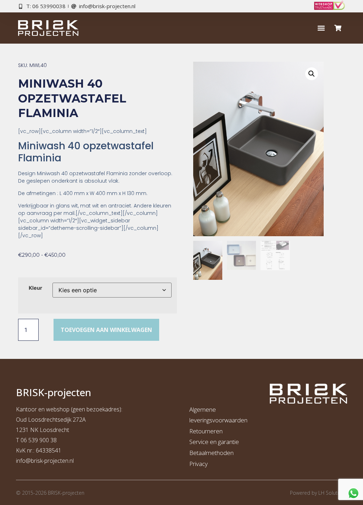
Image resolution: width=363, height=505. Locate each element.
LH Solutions (332, 492)
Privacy (198, 464)
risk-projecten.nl (54, 461)
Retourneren (206, 431)
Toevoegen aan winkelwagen (106, 330)
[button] (321, 28)
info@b (25, 461)
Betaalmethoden (211, 453)
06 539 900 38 (39, 440)
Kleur (35, 287)
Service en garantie (214, 442)
